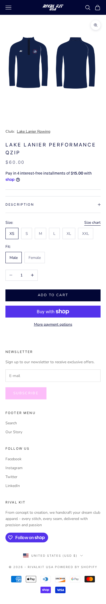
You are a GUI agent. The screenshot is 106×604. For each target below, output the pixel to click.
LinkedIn (12, 485)
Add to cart (53, 295)
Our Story (13, 432)
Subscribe (26, 393)
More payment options (53, 324)
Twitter (11, 476)
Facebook (13, 459)
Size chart (92, 222)
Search (11, 423)
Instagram (14, 467)
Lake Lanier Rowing (33, 131)
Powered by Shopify (76, 567)
